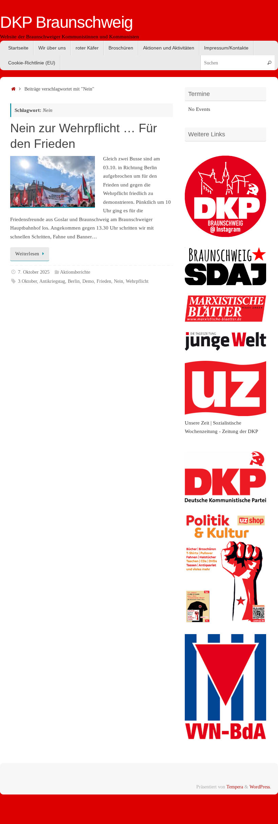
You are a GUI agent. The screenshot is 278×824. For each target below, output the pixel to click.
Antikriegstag (52, 281)
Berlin (74, 281)
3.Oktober (27, 281)
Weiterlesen (27, 253)
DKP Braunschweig (66, 22)
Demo (88, 281)
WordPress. (260, 786)
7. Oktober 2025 (33, 272)
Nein (118, 281)
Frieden (104, 281)
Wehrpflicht (137, 281)
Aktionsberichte (75, 272)
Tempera (234, 786)
